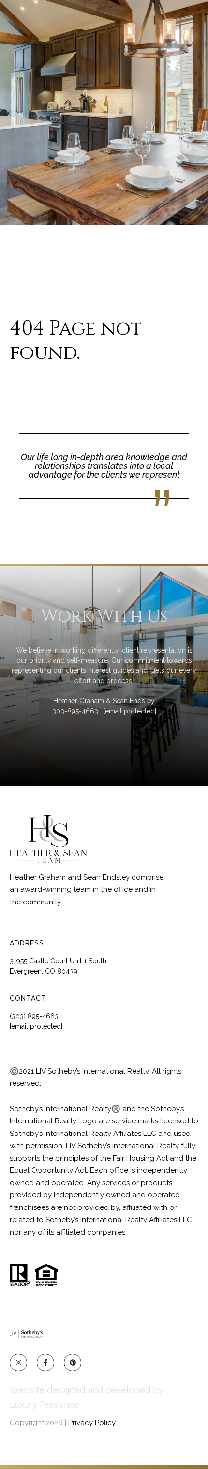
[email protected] (130, 711)
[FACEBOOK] (45, 1362)
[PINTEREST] (72, 1362)
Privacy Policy (92, 1422)
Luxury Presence (44, 1404)
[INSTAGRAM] (18, 1362)
